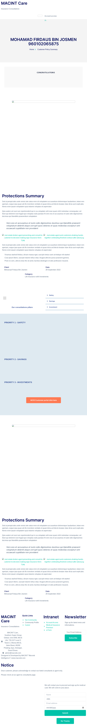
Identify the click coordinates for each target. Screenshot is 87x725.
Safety (51, 295)
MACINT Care (8, 619)
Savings (52, 301)
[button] (4, 237)
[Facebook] (65, 655)
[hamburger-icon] (40, 16)
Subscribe (73, 638)
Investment (53, 307)
